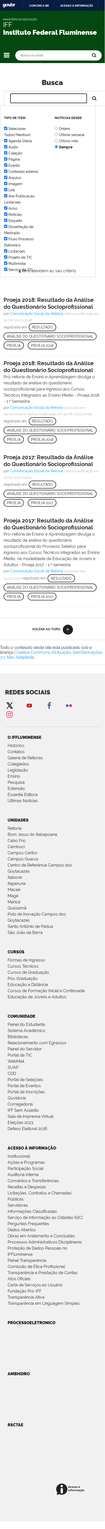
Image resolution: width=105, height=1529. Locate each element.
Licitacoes (16, 251)
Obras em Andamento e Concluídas (41, 1236)
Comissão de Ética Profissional (36, 1266)
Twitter (9, 705)
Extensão (16, 788)
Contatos (16, 751)
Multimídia (17, 264)
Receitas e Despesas (27, 1186)
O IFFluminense (24, 737)
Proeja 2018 (42, 345)
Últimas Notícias (23, 800)
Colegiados (18, 764)
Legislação (18, 770)
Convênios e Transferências (33, 1180)
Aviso (12, 208)
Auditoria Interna (23, 1174)
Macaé (14, 889)
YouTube (29, 705)
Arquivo (14, 178)
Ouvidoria (17, 1098)
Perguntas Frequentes (28, 1223)
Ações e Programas (26, 1162)
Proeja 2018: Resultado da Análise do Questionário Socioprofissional (49, 303)
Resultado (42, 327)
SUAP (13, 1067)
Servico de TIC (20, 270)
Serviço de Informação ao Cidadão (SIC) (45, 1217)
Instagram (9, 714)
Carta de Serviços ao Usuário (35, 1285)
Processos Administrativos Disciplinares (45, 1242)
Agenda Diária (20, 141)
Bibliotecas (18, 1036)
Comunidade (21, 1016)
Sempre (65, 147)
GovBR (9, 5)
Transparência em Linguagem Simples (44, 1303)
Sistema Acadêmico (26, 1030)
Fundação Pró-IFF (24, 1291)
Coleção (15, 153)
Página (14, 159)
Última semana (71, 135)
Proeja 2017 (42, 503)
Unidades (18, 820)
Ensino (14, 776)
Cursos (16, 952)
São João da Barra (25, 932)
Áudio (13, 147)
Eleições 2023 (20, 1122)
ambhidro (19, 1373)
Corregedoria (20, 1104)
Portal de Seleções (25, 1079)
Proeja (14, 345)
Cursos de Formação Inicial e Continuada (46, 990)
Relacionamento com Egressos (37, 1042)
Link (11, 190)
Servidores (18, 1205)
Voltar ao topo (46, 629)
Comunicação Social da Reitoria (36, 314)
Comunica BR (39, 5)
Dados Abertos (22, 1229)
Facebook (49, 705)
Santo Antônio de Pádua (30, 926)
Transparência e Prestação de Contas (43, 1272)
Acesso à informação (76, 5)
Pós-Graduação (23, 978)
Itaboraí (15, 877)
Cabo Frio (17, 840)
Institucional (19, 1156)
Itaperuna (17, 883)
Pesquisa (16, 782)
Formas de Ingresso (26, 960)
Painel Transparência (27, 1260)
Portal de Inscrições (26, 1091)
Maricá (14, 901)
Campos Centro (22, 852)
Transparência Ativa (26, 1297)
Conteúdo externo (23, 172)
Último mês (68, 141)
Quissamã (17, 908)
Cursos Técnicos (23, 966)
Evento (14, 165)
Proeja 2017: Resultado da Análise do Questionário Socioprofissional (48, 460)
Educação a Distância (28, 984)
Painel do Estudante (26, 1024)
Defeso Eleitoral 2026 (27, 1128)
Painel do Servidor (25, 1049)
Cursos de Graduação (28, 972)
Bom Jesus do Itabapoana (32, 834)
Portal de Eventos (24, 1085)
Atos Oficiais (19, 1278)
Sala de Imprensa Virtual (30, 1116)
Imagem (15, 184)
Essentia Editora (23, 794)
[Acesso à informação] (71, 1489)
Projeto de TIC (20, 257)
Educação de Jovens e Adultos (37, 996)
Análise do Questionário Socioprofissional (50, 336)
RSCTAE (15, 1425)
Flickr (69, 705)
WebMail (16, 1061)
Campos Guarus (23, 859)
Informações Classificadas (32, 1211)
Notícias (15, 214)
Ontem (64, 129)
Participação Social (25, 1168)
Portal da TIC (20, 1055)
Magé (13, 895)
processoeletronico (31, 1322)
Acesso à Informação (32, 1148)
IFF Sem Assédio (23, 1110)
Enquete (15, 221)
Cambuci (16, 846)
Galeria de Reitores (25, 757)
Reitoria (15, 828)
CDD (12, 1073)
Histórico (16, 745)
